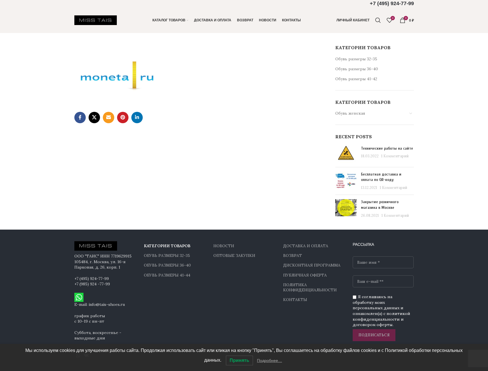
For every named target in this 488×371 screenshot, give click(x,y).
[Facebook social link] (80, 117)
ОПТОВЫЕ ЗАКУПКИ (234, 255)
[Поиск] (378, 20)
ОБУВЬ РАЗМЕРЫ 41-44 (167, 275)
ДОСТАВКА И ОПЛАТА (305, 245)
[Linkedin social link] (137, 117)
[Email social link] (108, 117)
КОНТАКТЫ (295, 299)
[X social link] (94, 117)
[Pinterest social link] (122, 117)
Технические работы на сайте (387, 148)
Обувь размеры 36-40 (356, 68)
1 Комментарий (395, 156)
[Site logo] (95, 19)
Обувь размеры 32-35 (356, 58)
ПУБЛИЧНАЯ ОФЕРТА (305, 275)
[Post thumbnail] (346, 154)
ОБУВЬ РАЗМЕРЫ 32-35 (167, 255)
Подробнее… (269, 360)
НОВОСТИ (223, 245)
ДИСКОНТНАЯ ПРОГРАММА (311, 265)
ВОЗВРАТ (292, 255)
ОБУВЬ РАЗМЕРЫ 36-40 (167, 265)
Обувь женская (350, 113)
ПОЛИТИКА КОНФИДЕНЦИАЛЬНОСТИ (310, 287)
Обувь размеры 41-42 (356, 78)
